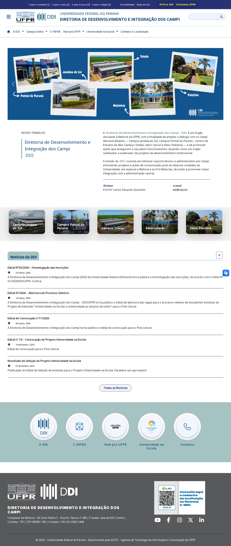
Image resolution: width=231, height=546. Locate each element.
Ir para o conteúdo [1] (39, 4)
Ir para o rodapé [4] (101, 4)
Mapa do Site (143, 4)
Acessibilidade (127, 4)
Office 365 (166, 4)
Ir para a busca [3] (81, 4)
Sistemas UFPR (186, 4)
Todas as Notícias (115, 388)
